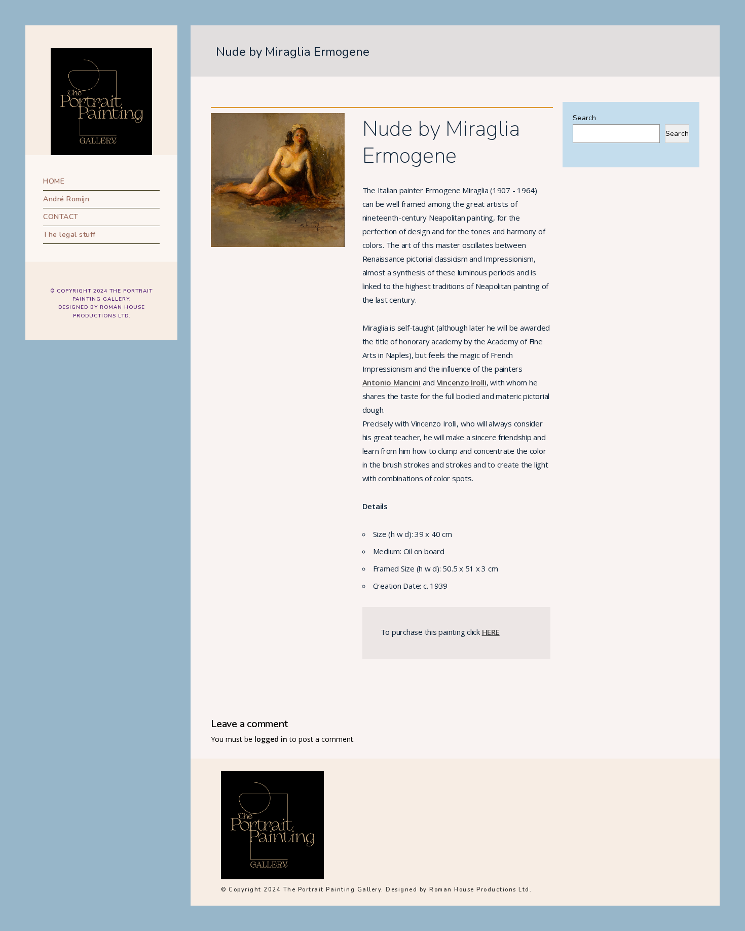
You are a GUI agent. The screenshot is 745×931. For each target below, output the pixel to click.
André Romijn (66, 199)
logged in (270, 739)
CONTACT (61, 217)
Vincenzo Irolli (462, 382)
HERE (491, 632)
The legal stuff (69, 234)
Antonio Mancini (391, 382)
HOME (53, 181)
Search (585, 118)
